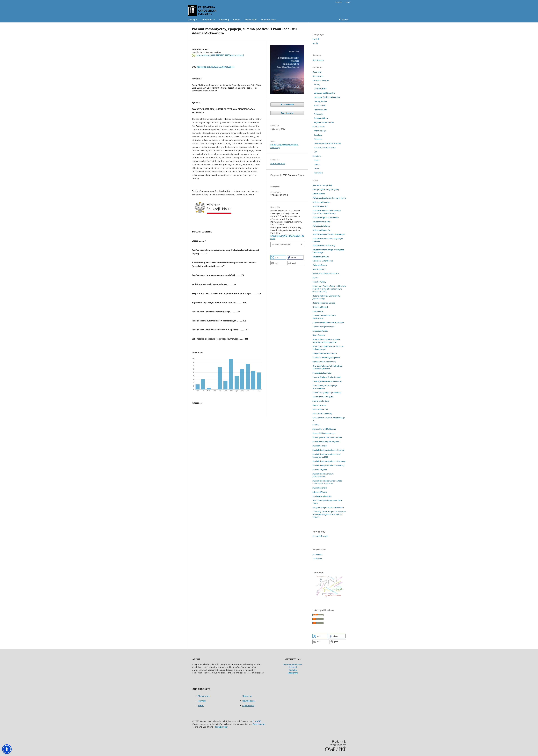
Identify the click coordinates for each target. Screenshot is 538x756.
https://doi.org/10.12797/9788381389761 (216, 66)
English (315, 39)
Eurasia (315, 277)
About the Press (268, 19)
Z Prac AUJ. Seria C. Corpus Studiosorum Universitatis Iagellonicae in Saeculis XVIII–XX (329, 514)
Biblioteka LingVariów (321, 230)
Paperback (286, 113)
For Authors (207, 19)
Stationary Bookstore (292, 664)
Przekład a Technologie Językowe (326, 357)
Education (318, 139)
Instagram (293, 672)
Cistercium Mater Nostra (322, 261)
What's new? (251, 19)
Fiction (316, 168)
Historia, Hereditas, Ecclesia (323, 303)
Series (201, 705)
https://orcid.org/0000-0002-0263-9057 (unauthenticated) (220, 55)
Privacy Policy (221, 726)
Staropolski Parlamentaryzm (324, 433)
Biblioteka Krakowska (321, 221)
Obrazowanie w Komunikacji (324, 361)
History (317, 84)
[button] (278, 257)
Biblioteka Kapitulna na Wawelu (325, 217)
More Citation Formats (281, 244)
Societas (315, 424)
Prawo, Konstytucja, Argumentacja (326, 392)
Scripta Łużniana (319, 405)
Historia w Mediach (320, 307)
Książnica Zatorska (320, 331)
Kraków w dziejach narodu (323, 326)
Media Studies (320, 105)
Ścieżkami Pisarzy (319, 492)
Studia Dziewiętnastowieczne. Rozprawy (329, 461)
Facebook (292, 667)
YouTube (293, 670)
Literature (316, 156)
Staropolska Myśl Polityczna (324, 429)
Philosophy (318, 114)
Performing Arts (320, 109)
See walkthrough (320, 536)
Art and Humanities (320, 80)
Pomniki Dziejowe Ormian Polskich (326, 377)
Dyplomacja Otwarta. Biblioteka (325, 273)
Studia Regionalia (319, 488)
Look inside (288, 104)
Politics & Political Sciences (325, 147)
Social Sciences (318, 126)
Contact (236, 19)
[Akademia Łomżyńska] (322, 185)
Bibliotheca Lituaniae (321, 202)
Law (315, 151)
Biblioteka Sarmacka (320, 256)
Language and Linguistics (324, 93)
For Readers (317, 554)
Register (338, 2)
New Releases (318, 60)
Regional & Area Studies (324, 122)
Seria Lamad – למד (320, 409)
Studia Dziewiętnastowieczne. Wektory (328, 465)
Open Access (317, 76)
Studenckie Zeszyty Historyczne (325, 441)
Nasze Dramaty (318, 335)
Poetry (316, 160)
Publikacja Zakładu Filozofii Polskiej (326, 381)
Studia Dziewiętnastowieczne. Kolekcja (328, 450)
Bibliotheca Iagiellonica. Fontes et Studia (329, 198)
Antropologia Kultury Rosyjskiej (325, 189)
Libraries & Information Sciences (327, 143)
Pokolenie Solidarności (321, 373)
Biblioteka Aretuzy (320, 206)
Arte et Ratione (318, 193)
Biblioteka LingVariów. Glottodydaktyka (328, 234)
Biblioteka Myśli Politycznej (323, 245)
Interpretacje (317, 311)
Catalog (191, 19)
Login (347, 2)
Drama (316, 164)
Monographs (204, 696)
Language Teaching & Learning (327, 97)
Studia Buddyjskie (319, 445)
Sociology (318, 135)
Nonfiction (318, 173)
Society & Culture (321, 118)
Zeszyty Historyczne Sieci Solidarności (328, 507)
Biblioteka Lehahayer (321, 226)
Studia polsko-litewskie (321, 496)
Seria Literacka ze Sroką (322, 413)
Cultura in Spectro (319, 265)
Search (344, 19)
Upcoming (224, 19)
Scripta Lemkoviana (320, 401)
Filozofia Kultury (319, 282)
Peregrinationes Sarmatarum (324, 353)
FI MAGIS (256, 721)
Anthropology (320, 130)
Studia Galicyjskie (319, 469)
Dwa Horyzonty (318, 269)
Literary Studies (277, 163)
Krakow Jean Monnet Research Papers (328, 322)
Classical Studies (320, 88)
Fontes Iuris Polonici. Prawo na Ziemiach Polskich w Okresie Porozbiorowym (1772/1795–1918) (329, 289)
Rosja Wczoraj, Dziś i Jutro (323, 396)
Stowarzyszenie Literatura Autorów (327, 437)
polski (315, 43)
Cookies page (258, 724)
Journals (202, 700)
